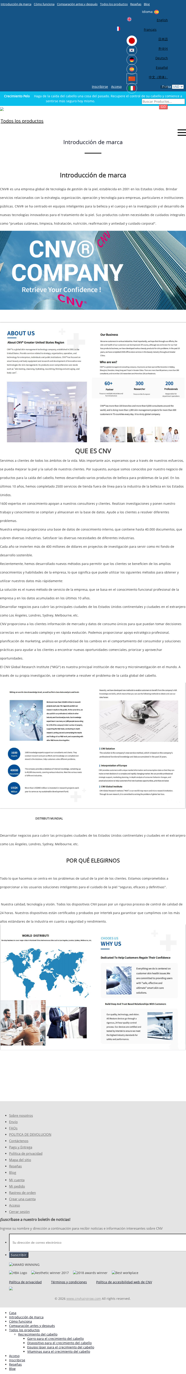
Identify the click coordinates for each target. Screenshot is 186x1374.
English (162, 20)
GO (163, 107)
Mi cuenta (16, 1180)
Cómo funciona (44, 4)
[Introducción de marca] (2, 109)
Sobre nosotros (21, 1115)
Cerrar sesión (19, 1212)
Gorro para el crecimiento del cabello (55, 1338)
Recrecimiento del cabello (37, 1334)
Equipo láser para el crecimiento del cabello (60, 1347)
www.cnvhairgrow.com (83, 1298)
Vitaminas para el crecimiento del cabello (58, 1351)
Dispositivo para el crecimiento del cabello (59, 1343)
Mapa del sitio (20, 1160)
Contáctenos (18, 1141)
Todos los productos (114, 4)
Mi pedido (17, 1186)
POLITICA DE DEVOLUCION (30, 1134)
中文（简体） (158, 77)
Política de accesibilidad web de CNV (124, 1282)
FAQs (13, 1128)
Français (150, 29)
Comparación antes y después (77, 4)
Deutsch (161, 58)
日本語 (163, 39)
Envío (13, 1122)
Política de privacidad (25, 1153)
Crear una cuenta (22, 1199)
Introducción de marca (16, 4)
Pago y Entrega (20, 1147)
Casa (12, 1313)
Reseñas (135, 4)
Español (162, 67)
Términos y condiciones (69, 1282)
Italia (164, 86)
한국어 (163, 48)
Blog (147, 4)
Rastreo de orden (22, 1193)
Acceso (116, 86)
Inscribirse (100, 86)
